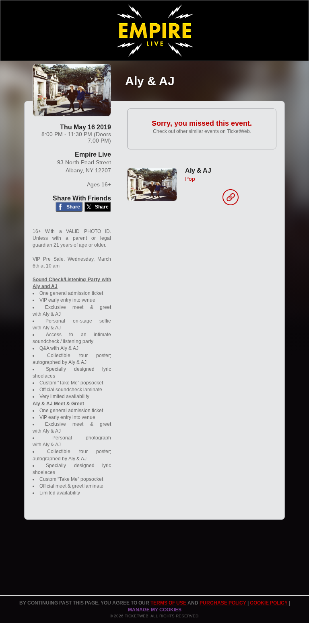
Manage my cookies (154, 610)
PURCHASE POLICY (223, 603)
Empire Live (93, 154)
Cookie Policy (269, 603)
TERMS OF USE (168, 603)
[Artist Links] (230, 199)
